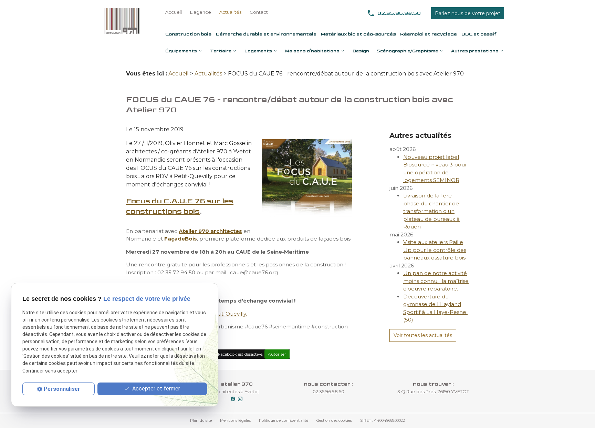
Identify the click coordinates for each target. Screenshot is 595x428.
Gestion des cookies (334, 420)
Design (361, 51)
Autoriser (277, 354)
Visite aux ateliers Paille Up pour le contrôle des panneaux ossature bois (434, 250)
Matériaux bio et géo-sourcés (358, 34)
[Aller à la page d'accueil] (122, 20)
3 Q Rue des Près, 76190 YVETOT (433, 391)
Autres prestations (475, 51)
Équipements (181, 51)
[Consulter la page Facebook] (233, 398)
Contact (259, 12)
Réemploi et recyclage (428, 34)
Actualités (230, 12)
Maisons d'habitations (312, 51)
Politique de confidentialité (283, 420)
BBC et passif (479, 34)
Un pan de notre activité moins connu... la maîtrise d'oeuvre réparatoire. (436, 281)
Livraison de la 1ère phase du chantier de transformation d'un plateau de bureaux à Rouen (431, 211)
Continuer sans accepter (49, 371)
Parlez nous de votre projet (467, 13)
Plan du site (201, 420)
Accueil (173, 12)
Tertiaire (220, 51)
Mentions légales (235, 420)
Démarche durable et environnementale (266, 34)
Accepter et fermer (155, 388)
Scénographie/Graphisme (407, 51)
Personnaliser (62, 389)
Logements (258, 51)
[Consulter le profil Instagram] (240, 398)
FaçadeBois (180, 238)
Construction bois (188, 34)
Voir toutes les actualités (423, 335)
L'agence (200, 12)
